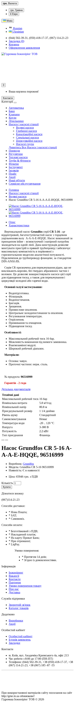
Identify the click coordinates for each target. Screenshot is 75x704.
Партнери (15, 582)
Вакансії (14, 575)
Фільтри (14, 163)
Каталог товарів (19, 608)
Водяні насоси (25, 127)
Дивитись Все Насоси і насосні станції (33, 147)
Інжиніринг (16, 572)
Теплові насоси (18, 157)
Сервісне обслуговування (24, 183)
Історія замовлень (20, 639)
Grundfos (28, 463)
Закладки (14, 642)
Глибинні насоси (26, 130)
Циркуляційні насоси (29, 140)
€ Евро (14, 14)
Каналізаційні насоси (29, 134)
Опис (12, 222)
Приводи (14, 150)
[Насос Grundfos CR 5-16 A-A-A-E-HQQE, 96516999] (41, 209)
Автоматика (16, 107)
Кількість (7, 483)
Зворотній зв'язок (19, 604)
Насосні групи (25, 144)
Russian (17, 28)
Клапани (14, 114)
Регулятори (16, 154)
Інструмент (16, 167)
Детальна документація (15, 389)
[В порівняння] (6, 440)
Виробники (16, 620)
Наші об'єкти (17, 180)
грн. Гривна (16, 10)
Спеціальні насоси (27, 137)
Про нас (14, 589)
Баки (12, 111)
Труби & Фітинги (20, 160)
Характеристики (19, 225)
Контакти (8, 98)
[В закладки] (2, 440)
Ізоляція (14, 170)
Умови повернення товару (25, 585)
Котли (12, 117)
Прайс (13, 173)
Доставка (14, 592)
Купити (7, 487)
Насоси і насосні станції (24, 124)
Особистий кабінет (20, 636)
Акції (12, 177)
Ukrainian (18, 31)
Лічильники (16, 121)
